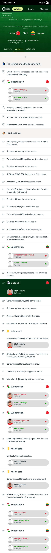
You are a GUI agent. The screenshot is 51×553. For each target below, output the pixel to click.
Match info (30, 49)
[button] (43, 9)
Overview (8, 49)
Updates (18, 49)
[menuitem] (19, 9)
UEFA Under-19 (6, 9)
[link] (17, 9)
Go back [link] (8, 15)
